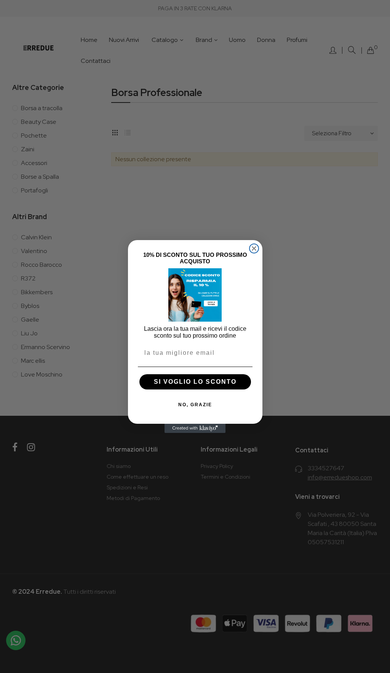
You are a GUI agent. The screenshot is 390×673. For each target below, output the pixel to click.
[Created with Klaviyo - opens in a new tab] (195, 428)
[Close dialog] (254, 248)
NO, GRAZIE (195, 404)
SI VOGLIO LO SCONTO (195, 381)
